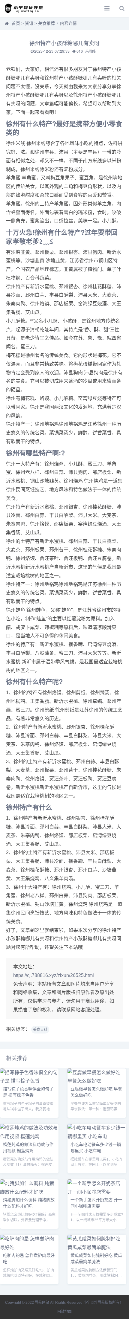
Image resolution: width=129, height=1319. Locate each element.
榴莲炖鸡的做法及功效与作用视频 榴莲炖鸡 (28, 1147)
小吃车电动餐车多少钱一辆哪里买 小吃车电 (95, 1147)
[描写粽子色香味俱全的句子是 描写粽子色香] (29, 1080)
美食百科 (40, 1030)
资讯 (29, 23)
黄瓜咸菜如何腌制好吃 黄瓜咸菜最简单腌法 (96, 1258)
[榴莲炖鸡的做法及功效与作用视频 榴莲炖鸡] (29, 1136)
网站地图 (64, 1311)
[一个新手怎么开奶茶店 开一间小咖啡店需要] (97, 1192)
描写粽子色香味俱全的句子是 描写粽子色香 (28, 1092)
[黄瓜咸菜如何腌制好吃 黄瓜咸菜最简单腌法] (97, 1247)
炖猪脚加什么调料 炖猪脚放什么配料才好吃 (29, 1202)
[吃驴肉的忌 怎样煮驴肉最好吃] (29, 1247)
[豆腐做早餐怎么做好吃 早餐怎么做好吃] (97, 1080)
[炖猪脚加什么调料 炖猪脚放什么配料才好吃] (29, 1192)
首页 (16, 23)
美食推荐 (46, 23)
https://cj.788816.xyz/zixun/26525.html (53, 975)
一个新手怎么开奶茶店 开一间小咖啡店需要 (96, 1202)
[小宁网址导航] (25, 8)
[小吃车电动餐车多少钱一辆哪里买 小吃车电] (97, 1136)
